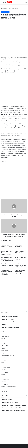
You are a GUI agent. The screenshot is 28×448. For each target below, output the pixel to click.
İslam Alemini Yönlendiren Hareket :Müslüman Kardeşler (21, 265)
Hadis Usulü (5, 384)
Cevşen (4, 381)
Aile (3, 362)
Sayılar (4, 353)
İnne (3, 377)
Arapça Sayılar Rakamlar (8, 355)
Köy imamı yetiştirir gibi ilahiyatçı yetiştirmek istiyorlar (7, 259)
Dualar (3, 343)
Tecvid (3, 341)
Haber (9, 8)
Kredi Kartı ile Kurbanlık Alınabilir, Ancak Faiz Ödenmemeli (6, 272)
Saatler (4, 369)
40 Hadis (4, 391)
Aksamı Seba (5, 345)
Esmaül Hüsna (5, 379)
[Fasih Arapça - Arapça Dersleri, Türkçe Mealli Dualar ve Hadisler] (9, 2)
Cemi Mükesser (6, 367)
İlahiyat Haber (15, 8)
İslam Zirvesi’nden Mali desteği (20, 252)
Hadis (3, 338)
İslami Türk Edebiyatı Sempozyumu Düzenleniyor (20, 271)
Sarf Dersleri (5, 350)
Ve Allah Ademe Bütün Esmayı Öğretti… (19, 246)
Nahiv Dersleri (5, 372)
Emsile (3, 348)
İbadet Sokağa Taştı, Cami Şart (21, 258)
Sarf (3, 331)
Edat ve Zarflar (6, 336)
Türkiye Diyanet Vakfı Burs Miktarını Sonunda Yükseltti (7, 253)
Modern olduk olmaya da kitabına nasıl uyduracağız (6, 246)
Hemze (4, 357)
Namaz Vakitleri (6, 365)
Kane (3, 374)
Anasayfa (4, 8)
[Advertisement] (14, 36)
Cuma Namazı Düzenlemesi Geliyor (7, 264)
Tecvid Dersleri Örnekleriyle (9, 386)
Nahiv (3, 333)
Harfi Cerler (5, 360)
